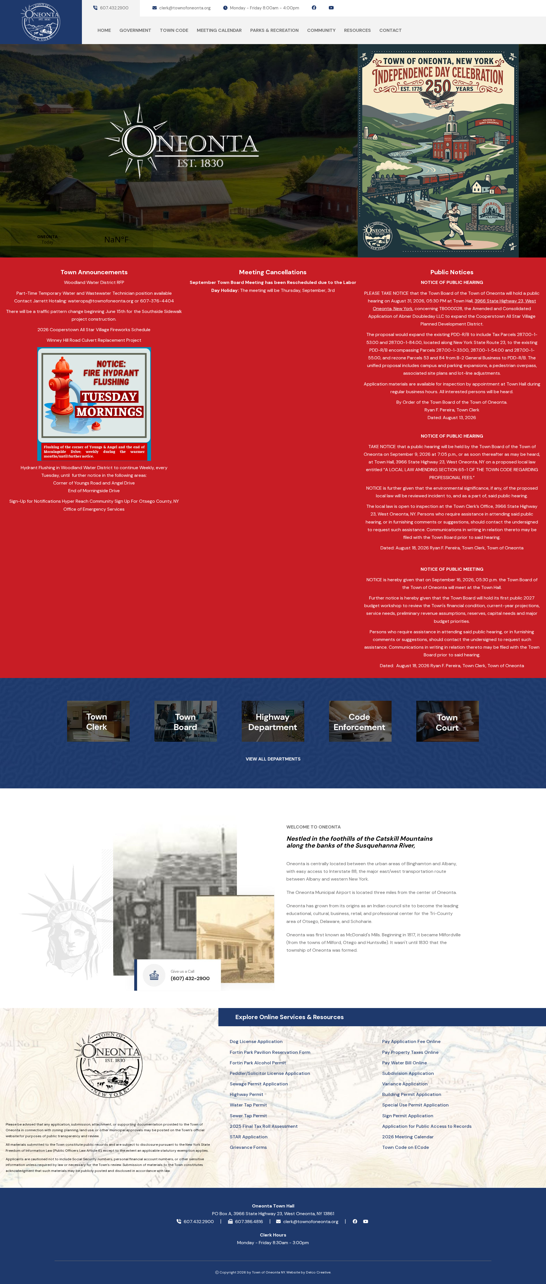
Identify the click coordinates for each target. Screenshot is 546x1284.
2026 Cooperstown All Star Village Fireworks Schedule (94, 330)
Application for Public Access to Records (426, 1126)
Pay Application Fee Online (411, 1041)
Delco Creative (318, 1272)
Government (135, 30)
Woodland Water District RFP (94, 282)
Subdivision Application (408, 1073)
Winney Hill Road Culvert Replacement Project (94, 340)
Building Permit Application (411, 1094)
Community (321, 30)
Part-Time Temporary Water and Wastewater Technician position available (94, 293)
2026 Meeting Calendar (408, 1137)
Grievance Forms (248, 1147)
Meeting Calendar (219, 30)
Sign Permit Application (407, 1116)
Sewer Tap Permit (248, 1116)
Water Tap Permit (248, 1105)
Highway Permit (246, 1094)
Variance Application (405, 1084)
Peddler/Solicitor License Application (270, 1073)
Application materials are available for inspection (414, 384)
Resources (357, 30)
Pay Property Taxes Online (410, 1052)
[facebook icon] (314, 8)
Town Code (174, 30)
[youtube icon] (331, 8)
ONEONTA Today (82, 239)
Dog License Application (256, 1041)
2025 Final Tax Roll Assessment (264, 1126)
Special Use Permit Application (415, 1105)
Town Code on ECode (405, 1147)
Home (104, 30)
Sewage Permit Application (259, 1084)
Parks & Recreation (274, 30)
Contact (390, 30)
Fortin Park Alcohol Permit (258, 1063)
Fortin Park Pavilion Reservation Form (270, 1052)
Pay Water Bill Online (404, 1063)
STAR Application (249, 1137)
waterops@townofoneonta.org (100, 301)
